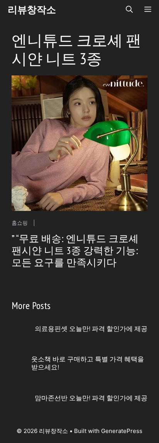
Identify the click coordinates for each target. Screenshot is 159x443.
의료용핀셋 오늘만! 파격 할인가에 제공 (91, 328)
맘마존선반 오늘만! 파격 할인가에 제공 (91, 398)
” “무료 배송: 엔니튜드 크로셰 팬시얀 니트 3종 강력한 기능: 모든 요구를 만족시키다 (75, 250)
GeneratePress (121, 431)
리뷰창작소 (32, 9)
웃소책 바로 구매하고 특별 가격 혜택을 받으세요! (87, 363)
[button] (129, 9)
